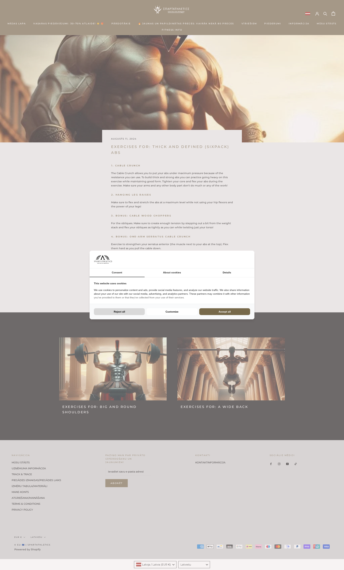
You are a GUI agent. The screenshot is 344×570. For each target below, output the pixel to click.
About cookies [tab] (172, 272)
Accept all (225, 311)
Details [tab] (227, 272)
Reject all (119, 311)
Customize (172, 311)
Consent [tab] (117, 272)
